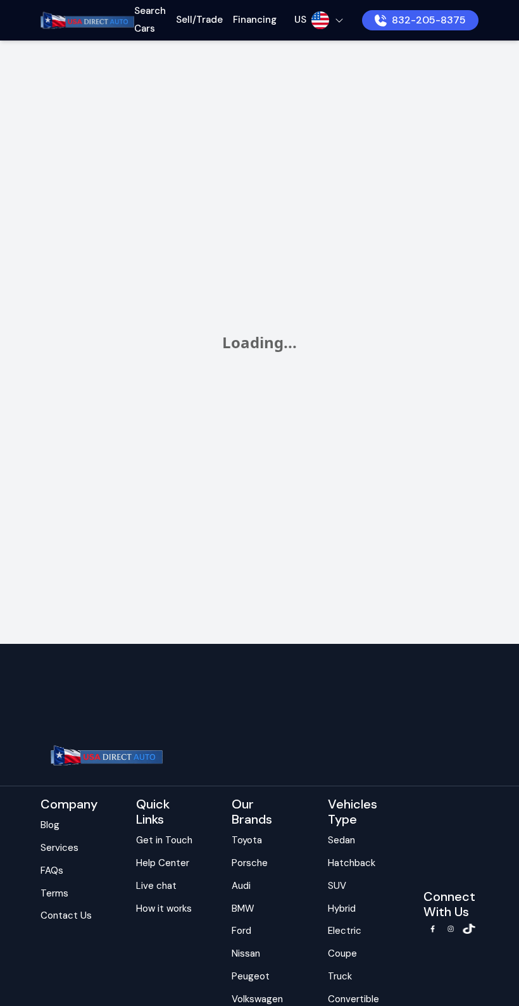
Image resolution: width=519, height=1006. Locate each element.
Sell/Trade (199, 19)
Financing (255, 19)
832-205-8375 (429, 20)
